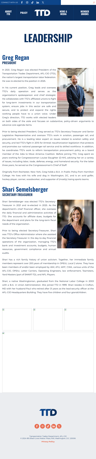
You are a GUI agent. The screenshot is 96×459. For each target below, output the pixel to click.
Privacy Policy (48, 442)
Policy (23, 12)
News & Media (63, 13)
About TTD (8, 13)
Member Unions (85, 13)
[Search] (94, 2)
